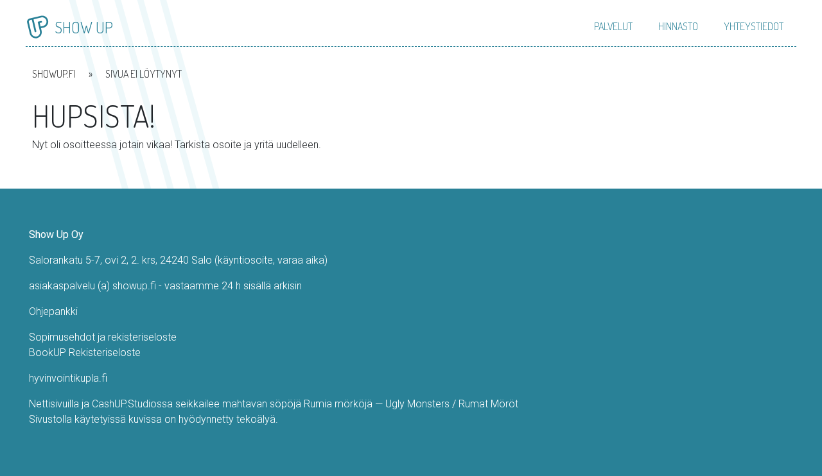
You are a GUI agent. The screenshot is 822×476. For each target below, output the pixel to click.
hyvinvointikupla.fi (68, 378)
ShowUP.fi (54, 73)
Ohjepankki (53, 311)
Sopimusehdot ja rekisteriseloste (103, 337)
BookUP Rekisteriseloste (85, 352)
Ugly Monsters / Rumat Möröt (451, 404)
